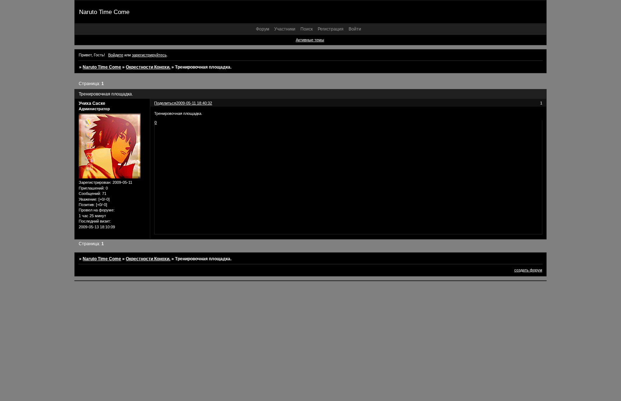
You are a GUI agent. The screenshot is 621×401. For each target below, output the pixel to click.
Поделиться (165, 103)
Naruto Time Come (102, 67)
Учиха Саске (92, 103)
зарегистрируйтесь (149, 55)
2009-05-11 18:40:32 (194, 103)
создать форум (528, 270)
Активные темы (310, 40)
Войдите (115, 55)
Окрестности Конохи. (148, 67)
